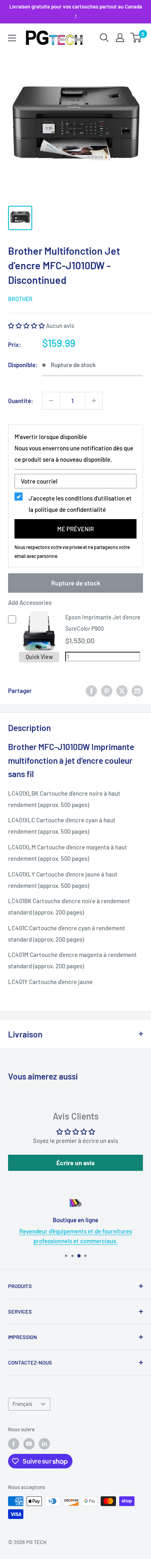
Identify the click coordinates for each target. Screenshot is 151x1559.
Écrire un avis (75, 1162)
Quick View (39, 656)
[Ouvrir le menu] (12, 38)
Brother (20, 299)
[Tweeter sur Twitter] (122, 690)
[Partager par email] (137, 690)
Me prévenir (75, 528)
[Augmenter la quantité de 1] (93, 400)
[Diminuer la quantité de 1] (51, 400)
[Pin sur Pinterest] (106, 690)
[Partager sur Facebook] (91, 690)
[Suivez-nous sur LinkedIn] (44, 1443)
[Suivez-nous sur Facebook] (13, 1443)
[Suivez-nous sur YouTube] (29, 1443)
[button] (26, 325)
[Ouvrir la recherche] (104, 37)
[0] (136, 37)
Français (22, 1404)
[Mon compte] (120, 37)
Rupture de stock (75, 583)
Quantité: (20, 400)
